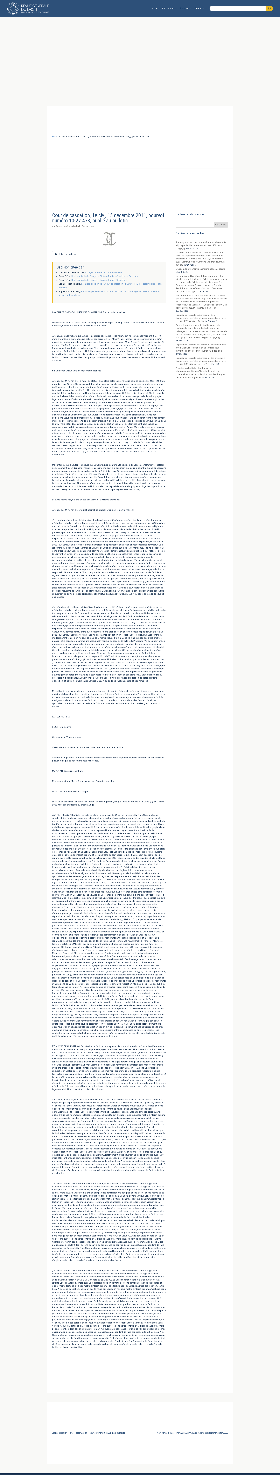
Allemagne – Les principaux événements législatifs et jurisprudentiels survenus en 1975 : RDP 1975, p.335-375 (201, 245)
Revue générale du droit (68, 226)
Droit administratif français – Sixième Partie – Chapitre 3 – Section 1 (104, 276)
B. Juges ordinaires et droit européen (103, 272)
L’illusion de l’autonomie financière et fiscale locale (200, 269)
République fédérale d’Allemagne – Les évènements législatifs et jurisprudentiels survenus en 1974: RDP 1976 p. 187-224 (201, 318)
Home (55, 136)
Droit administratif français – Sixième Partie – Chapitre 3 (99, 280)
